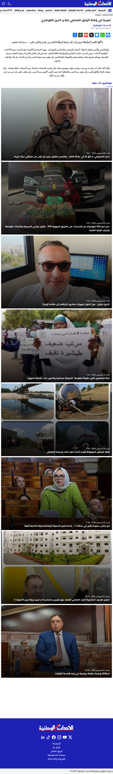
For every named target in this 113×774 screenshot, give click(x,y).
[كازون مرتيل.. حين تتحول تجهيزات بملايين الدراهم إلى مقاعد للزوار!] (56, 272)
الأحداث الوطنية (75, 10)
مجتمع (49, 10)
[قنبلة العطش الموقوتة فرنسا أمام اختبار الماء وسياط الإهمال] (56, 419)
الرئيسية (102, 10)
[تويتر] (70, 737)
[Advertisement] (56, 698)
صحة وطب (31, 10)
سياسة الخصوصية (56, 755)
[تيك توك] (48, 737)
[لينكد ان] (43, 737)
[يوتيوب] (65, 737)
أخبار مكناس (90, 10)
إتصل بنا (56, 747)
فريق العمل (56, 751)
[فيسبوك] (54, 737)
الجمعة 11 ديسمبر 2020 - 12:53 (101, 28)
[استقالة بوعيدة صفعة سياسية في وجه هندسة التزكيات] (56, 641)
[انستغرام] (59, 737)
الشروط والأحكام (56, 758)
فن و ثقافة (19, 10)
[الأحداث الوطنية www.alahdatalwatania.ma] (98, 3)
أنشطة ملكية (60, 10)
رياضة (40, 10)
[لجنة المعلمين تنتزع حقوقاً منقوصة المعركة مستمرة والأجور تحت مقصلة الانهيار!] (56, 346)
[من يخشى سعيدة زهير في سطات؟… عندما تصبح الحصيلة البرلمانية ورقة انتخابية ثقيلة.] (56, 493)
